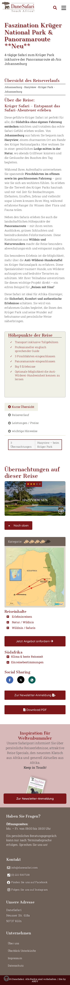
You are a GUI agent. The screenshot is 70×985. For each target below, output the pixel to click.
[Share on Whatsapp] (32, 679)
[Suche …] (55, 8)
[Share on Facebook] (9, 679)
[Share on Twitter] (20, 679)
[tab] (21, 407)
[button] (35, 498)
